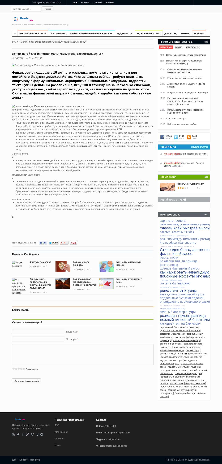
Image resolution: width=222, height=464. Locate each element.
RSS (13, 434)
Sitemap (98, 3)
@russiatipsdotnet (172, 154)
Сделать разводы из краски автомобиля (186, 55)
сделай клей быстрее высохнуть (177, 327)
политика (85, 3)
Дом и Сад (170, 33)
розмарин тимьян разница (186, 340)
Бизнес (185, 33)
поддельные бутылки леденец (184, 367)
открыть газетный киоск (172, 347)
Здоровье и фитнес (148, 33)
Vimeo (32, 434)
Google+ (27, 434)
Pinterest (41, 434)
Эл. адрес (71, 339)
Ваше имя (71, 331)
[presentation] (166, 47)
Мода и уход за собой (32, 33)
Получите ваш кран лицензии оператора (187, 92)
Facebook (23, 434)
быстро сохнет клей (195, 383)
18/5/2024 (80, 269)
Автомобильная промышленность (91, 33)
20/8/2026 (36, 267)
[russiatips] (24, 20)
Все (206, 42)
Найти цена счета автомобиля (182, 124)
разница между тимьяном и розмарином (181, 353)
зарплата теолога (193, 343)
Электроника (58, 33)
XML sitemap (61, 432)
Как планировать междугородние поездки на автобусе (84, 282)
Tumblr (37, 434)
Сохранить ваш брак (176, 118)
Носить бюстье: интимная (190, 184)
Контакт (110, 3)
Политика (60, 438)
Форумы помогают (40, 262)
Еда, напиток (125, 33)
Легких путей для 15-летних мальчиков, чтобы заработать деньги (54, 42)
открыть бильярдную (186, 373)
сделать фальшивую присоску (176, 386)
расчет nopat (192, 350)
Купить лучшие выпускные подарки (184, 78)
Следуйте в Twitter (199, 147)
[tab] (166, 47)
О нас (58, 445)
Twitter (18, 434)
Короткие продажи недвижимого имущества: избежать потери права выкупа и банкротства (185, 101)
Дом (75, 3)
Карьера (199, 33)
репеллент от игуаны (171, 343)
